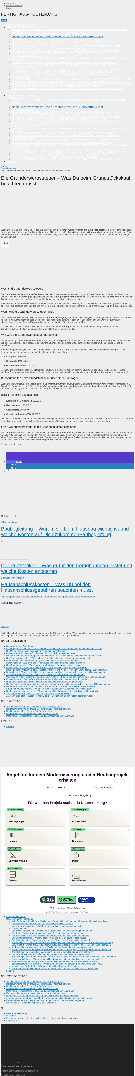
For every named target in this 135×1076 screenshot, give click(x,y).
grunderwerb (37, 597)
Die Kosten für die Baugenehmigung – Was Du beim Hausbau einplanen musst (57, 44)
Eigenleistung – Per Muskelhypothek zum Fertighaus (31, 995)
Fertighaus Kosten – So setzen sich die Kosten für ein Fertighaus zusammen (42, 1010)
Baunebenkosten (9, 168)
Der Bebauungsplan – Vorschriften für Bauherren (29, 711)
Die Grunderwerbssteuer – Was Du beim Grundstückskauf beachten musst (57, 37)
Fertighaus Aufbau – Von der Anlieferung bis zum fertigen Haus (35, 985)
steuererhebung (88, 597)
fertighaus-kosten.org (29, 14)
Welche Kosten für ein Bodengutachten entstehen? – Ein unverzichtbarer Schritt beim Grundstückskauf (54, 656)
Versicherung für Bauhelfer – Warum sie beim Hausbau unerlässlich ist (56, 86)
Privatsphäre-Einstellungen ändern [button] (17, 1058)
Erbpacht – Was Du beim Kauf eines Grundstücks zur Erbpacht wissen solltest (42, 988)
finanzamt (25, 597)
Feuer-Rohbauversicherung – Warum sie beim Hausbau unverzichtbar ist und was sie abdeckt (68, 81)
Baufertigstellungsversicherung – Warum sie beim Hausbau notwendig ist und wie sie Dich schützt (72, 84)
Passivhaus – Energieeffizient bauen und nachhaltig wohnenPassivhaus (40, 716)
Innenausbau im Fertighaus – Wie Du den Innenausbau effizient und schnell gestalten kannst (49, 990)
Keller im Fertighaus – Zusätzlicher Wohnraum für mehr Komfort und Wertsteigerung (45, 992)
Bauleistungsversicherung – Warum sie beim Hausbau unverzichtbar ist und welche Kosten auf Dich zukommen (58, 684)
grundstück (68, 597)
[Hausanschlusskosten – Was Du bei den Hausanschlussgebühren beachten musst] (67, 578)
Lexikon (11, 91)
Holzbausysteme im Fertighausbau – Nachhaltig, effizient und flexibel (38, 709)
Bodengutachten (22, 39)
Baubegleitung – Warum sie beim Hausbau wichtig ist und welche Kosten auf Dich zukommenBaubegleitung (65, 531)
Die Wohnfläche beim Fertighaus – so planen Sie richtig (32, 713)
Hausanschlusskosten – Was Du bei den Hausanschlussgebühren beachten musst (62, 72)
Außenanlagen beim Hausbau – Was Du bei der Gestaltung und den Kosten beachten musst (67, 88)
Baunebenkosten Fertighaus (24, 27)
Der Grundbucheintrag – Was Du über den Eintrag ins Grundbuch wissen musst (60, 48)
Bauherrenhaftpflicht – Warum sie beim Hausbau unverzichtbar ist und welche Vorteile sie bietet (72, 79)
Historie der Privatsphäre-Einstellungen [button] (19, 1063)
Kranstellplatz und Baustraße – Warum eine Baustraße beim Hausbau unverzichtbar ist (67, 70)
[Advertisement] (67, 208)
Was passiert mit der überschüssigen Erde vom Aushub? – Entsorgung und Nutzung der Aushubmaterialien (56, 677)
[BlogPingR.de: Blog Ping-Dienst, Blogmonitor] (6, 1054)
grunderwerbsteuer (53, 597)
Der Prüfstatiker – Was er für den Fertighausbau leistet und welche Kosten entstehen (66, 46)
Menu (4, 20)
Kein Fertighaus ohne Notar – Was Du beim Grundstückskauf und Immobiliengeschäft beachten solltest (54, 649)
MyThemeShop (16, 1074)
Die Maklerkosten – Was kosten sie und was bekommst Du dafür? (51, 34)
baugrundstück (13, 597)
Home (4, 166)
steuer (77, 597)
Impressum (10, 8)
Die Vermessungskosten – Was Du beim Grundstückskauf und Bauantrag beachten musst (66, 41)
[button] (14, 461)
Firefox (18, 1054)
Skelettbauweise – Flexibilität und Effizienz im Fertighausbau (34, 706)
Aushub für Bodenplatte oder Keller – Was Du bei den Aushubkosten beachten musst (64, 63)
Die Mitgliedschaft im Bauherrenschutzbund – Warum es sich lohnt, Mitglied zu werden (65, 51)
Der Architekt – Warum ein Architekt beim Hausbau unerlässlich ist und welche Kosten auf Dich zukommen (55, 672)
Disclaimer (10, 3)
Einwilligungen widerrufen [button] (13, 1067)
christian (5, 626)
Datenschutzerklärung (14, 6)
